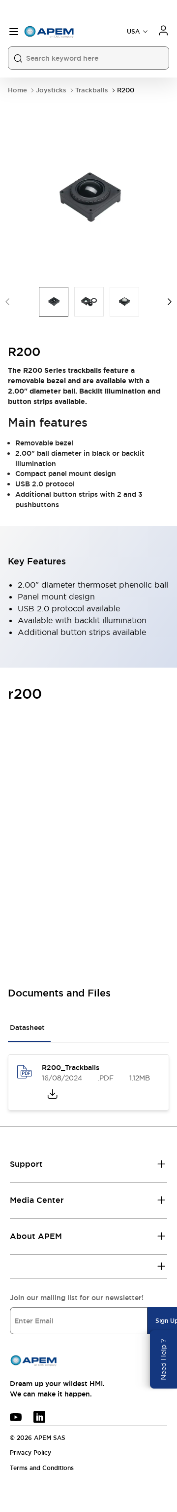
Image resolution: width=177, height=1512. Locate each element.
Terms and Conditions (42, 1468)
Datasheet (27, 1027)
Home (17, 90)
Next (169, 302)
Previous (7, 302)
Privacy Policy (30, 1453)
